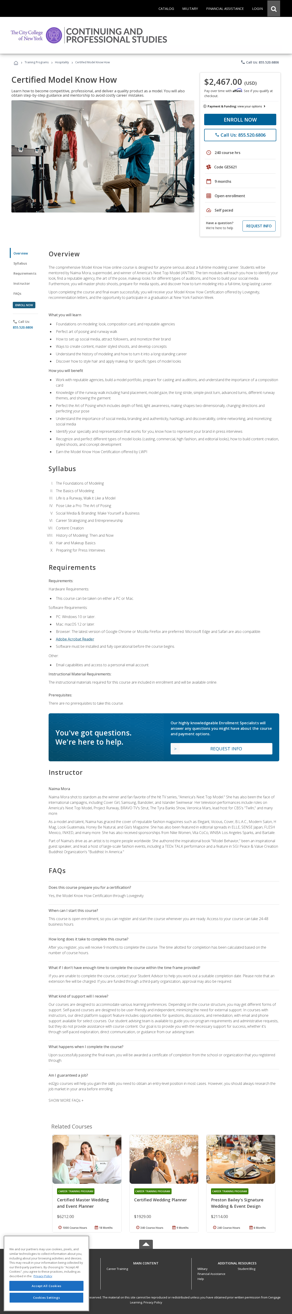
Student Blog (246, 1269)
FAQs (17, 293)
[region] (46, 1273)
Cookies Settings (46, 1297)
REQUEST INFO (259, 225)
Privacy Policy (152, 1302)
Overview (20, 253)
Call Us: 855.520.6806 (260, 62)
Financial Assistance (211, 1274)
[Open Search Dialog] (273, 8)
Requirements (24, 273)
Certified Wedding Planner (160, 1200)
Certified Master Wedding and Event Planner (83, 1203)
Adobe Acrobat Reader (75, 639)
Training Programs (37, 62)
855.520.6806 (23, 327)
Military (203, 1269)
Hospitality (62, 62)
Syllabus (20, 263)
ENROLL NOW (240, 119)
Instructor (21, 283)
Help (201, 1279)
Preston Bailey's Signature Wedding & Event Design (237, 1203)
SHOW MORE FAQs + (66, 1100)
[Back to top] (146, 1262)
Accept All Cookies (46, 1286)
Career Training (117, 1269)
